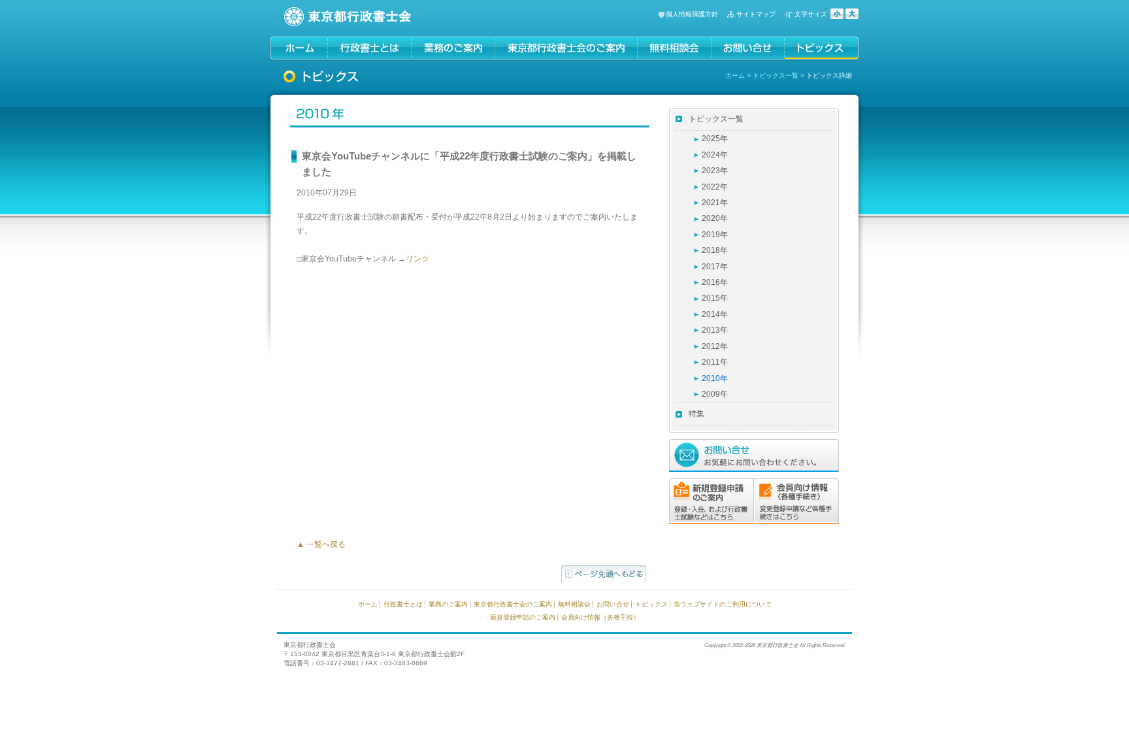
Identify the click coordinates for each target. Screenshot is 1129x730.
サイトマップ (756, 14)
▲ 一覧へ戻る (321, 544)
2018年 (715, 250)
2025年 (715, 138)
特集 (696, 413)
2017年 (715, 266)
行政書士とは (403, 604)
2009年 (715, 394)
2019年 (715, 234)
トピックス (651, 604)
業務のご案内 (448, 604)
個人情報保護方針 (692, 14)
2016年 (715, 282)
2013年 (715, 330)
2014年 (715, 314)
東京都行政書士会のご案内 (513, 604)
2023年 (715, 170)
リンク (417, 258)
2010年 (715, 378)
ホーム (735, 75)
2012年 (715, 346)
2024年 (715, 154)
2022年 (715, 186)
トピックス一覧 (775, 75)
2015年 (715, 298)
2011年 (715, 362)
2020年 (715, 218)
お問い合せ (613, 604)
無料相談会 (574, 604)
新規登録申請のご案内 (522, 617)
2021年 (715, 202)
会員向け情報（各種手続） (600, 617)
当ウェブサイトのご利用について (723, 604)
